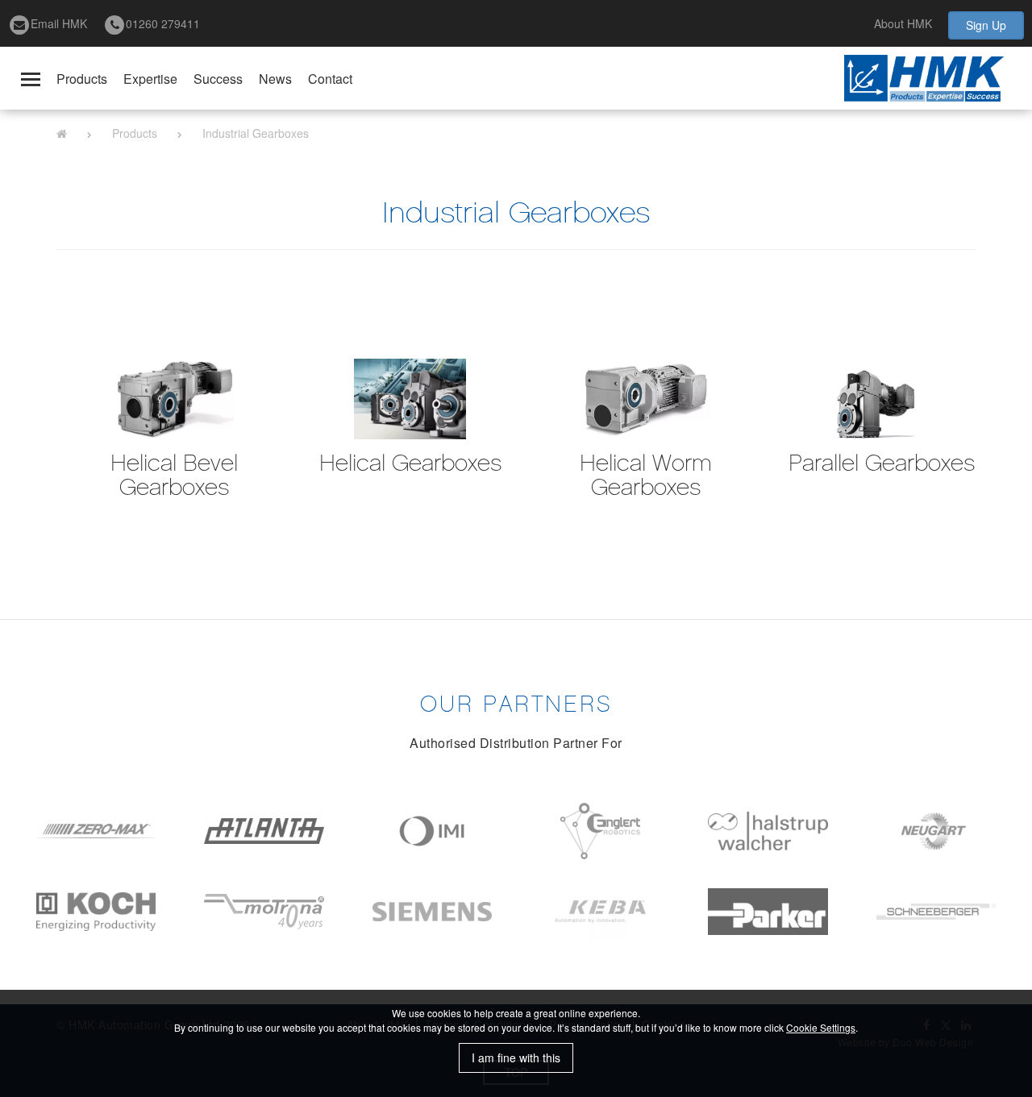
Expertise (150, 78)
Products (81, 78)
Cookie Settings (820, 1027)
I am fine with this (516, 1057)
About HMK (903, 23)
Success (218, 78)
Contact (330, 78)
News (275, 78)
